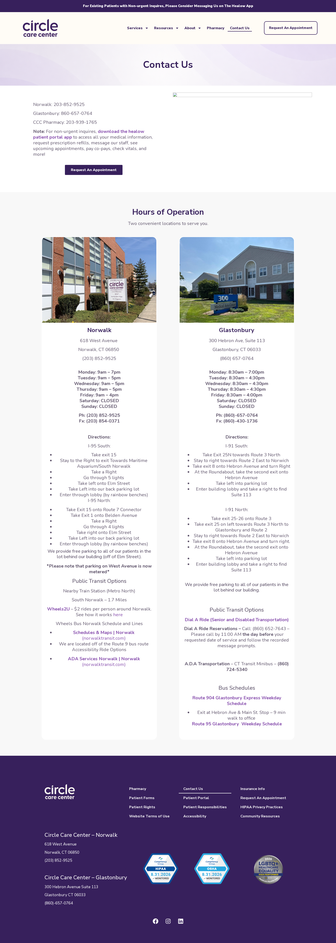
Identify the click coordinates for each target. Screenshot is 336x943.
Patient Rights (142, 807)
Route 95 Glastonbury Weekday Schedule (237, 724)
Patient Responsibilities (205, 807)
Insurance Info (252, 788)
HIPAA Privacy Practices (261, 807)
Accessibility (194, 816)
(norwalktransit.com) (103, 635)
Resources (163, 28)
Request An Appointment (263, 797)
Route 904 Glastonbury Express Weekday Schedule (236, 701)
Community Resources (260, 816)
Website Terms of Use (149, 816)
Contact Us (240, 28)
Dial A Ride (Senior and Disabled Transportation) (237, 620)
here (118, 615)
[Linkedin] (180, 921)
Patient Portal (196, 797)
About (189, 28)
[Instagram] (168, 921)
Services (135, 28)
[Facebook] (155, 921)
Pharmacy (215, 28)
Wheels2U (58, 609)
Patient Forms (142, 797)
